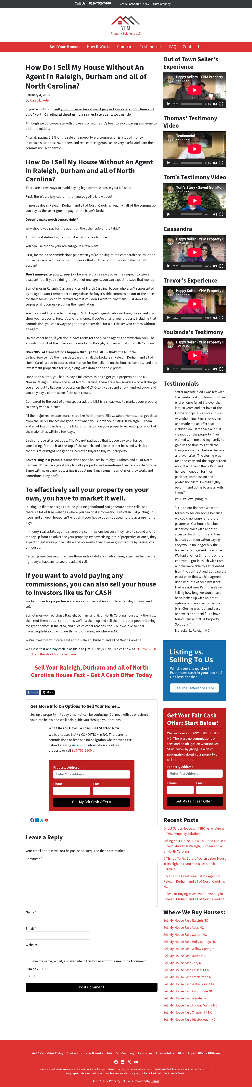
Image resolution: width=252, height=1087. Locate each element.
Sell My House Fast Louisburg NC (187, 970)
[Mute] (215, 104)
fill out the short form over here (53, 654)
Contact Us (192, 47)
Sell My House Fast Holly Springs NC (189, 941)
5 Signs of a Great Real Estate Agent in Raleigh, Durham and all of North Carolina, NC (194, 881)
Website (32, 944)
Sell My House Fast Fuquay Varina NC (190, 1005)
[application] (194, 90)
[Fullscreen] (221, 104)
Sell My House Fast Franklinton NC (188, 977)
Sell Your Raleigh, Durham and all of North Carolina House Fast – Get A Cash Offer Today (91, 671)
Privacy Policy (165, 1053)
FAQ (172, 47)
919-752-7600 (146, 649)
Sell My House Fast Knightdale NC (188, 991)
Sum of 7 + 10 (37, 969)
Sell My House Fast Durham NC (185, 955)
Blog (181, 1053)
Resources (145, 1053)
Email (98, 783)
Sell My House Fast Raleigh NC (185, 920)
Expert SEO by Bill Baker (204, 1053)
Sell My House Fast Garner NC (185, 934)
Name (31, 912)
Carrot (155, 1081)
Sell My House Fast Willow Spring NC (190, 948)
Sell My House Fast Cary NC (183, 963)
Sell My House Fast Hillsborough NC (189, 1019)
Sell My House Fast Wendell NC (185, 998)
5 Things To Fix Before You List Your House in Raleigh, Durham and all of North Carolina (194, 864)
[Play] (168, 104)
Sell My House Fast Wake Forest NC (189, 984)
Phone (59, 783)
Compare (125, 47)
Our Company (161, 4)
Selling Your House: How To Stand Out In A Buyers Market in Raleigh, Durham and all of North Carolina (194, 846)
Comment (34, 858)
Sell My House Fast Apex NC (183, 927)
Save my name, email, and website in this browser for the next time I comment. (89, 961)
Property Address (67, 767)
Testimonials (151, 47)
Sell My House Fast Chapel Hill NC (187, 1012)
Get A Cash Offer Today (134, 4)
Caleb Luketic (40, 100)
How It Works (99, 47)
